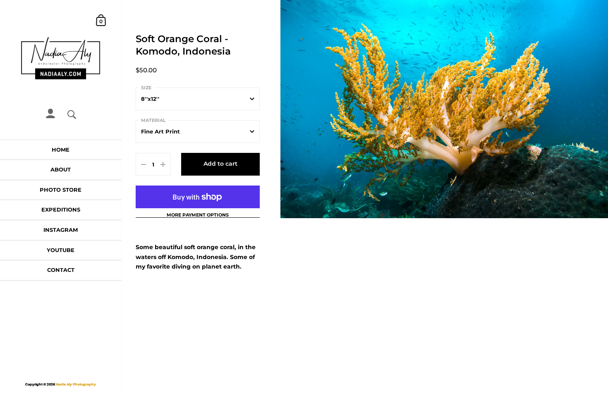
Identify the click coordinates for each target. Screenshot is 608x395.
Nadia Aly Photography (76, 384)
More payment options (198, 215)
